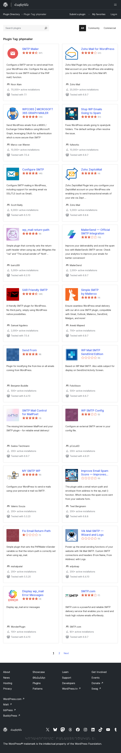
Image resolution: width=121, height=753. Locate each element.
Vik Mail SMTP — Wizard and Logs (92, 532)
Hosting (7, 683)
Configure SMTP (33, 169)
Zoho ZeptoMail (91, 169)
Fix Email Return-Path (36, 531)
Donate (97, 683)
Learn (65, 672)
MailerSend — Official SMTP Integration (95, 231)
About (6, 672)
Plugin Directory (11, 14)
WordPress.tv (71, 688)
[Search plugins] (46, 28)
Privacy (7, 688)
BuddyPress (11, 715)
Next (66, 653)
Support (66, 677)
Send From (29, 350)
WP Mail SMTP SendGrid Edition (92, 352)
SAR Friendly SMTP (35, 290)
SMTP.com (88, 591)
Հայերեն (16, 729)
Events (96, 677)
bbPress (9, 710)
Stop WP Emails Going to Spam (91, 111)
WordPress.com (14, 699)
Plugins (37, 683)
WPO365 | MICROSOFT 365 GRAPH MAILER (37, 111)
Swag (96, 688)
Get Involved (99, 672)
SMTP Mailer (30, 49)
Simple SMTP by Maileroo (90, 291)
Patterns (38, 688)
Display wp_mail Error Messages (33, 593)
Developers (68, 683)
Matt (7, 704)
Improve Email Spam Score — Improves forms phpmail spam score (95, 472)
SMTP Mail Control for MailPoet (34, 412)
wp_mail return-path (35, 229)
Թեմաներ (39, 677)
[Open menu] (116, 4)
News (6, 677)
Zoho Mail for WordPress (97, 49)
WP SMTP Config (92, 410)
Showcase (39, 672)
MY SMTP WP (31, 470)
